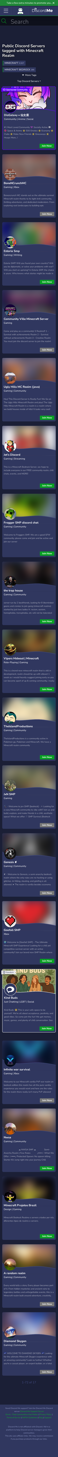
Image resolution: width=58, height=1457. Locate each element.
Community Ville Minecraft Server (26, 319)
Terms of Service (14, 1417)
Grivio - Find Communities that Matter (22, 1414)
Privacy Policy (46, 1414)
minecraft (14, 63)
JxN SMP (9, 794)
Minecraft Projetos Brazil (20, 1205)
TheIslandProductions (18, 726)
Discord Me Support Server (32, 1411)
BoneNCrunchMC (15, 183)
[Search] (4, 21)
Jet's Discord (12, 455)
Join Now (47, 145)
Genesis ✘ (10, 862)
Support (47, 1417)
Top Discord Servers (28, 81)
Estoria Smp (12, 251)
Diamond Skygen (15, 1341)
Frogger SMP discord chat (21, 523)
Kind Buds (11, 998)
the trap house (13, 590)
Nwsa (7, 1137)
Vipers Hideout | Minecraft (21, 658)
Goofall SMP (12, 930)
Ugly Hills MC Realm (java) (22, 387)
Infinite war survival (17, 1069)
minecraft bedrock (19, 69)
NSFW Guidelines (29, 1417)
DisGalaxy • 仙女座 (16, 115)
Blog (41, 1417)
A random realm (14, 1273)
